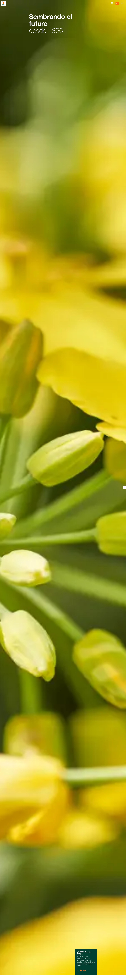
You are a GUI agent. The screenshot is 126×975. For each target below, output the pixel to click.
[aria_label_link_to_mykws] (117, 3)
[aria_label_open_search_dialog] (112, 3)
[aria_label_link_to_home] (3, 3)
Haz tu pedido (111, 971)
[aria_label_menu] (122, 3)
